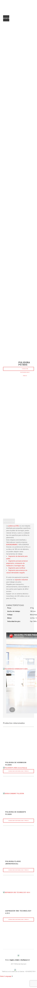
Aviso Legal (9, 960)
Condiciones (14, 960)
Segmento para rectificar (16, 568)
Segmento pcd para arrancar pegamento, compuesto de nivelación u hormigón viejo (17, 563)
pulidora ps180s (13, 526)
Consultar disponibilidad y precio (25, 369)
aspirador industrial (21, 580)
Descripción (9, 521)
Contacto (24, 960)
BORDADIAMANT (11, 544)
